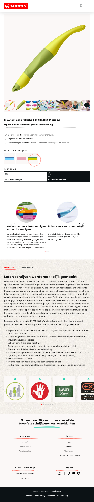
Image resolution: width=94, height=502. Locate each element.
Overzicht (25, 478)
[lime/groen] (32, 158)
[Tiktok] (69, 473)
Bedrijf (25, 442)
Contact (69, 446)
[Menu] (88, 6)
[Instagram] (59, 473)
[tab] (12, 268)
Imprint (29, 496)
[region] (47, 63)
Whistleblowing (25, 451)
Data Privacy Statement (45, 496)
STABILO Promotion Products (69, 455)
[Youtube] (73, 473)
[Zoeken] (81, 6)
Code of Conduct (25, 446)
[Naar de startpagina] (16, 6)
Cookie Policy (62, 496)
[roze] (21, 158)
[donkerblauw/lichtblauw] (9, 158)
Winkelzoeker (69, 451)
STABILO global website (25, 474)
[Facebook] (64, 473)
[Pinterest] (78, 473)
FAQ (69, 442)
